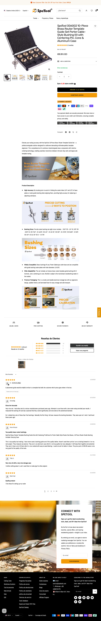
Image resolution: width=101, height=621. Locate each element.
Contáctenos (42, 584)
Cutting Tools (8, 581)
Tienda (35, 18)
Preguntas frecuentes (25, 581)
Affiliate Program (44, 597)
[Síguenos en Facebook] (75, 597)
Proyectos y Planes (47, 18)
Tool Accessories (9, 587)
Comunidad (42, 594)
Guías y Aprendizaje (62, 18)
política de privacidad (25, 594)
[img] (10, 380)
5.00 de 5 (24, 347)
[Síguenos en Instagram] (84, 597)
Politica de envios (24, 584)
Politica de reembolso (25, 591)
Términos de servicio (25, 597)
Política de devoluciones (26, 587)
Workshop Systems (9, 584)
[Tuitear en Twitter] (73, 132)
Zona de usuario (44, 591)
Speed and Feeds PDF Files (27, 604)
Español (25, 11)
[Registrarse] (95, 591)
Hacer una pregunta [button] (82, 350)
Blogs (41, 587)
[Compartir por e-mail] (76, 132)
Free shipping (72, 123)
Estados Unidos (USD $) (13, 11)
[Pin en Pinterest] (70, 132)
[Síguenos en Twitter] (79, 597)
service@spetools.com (59, 583)
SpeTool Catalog (24, 607)
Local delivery (62, 123)
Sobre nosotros (43, 581)
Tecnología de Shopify (40, 615)
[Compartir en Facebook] (66, 132)
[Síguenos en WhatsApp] (79, 601)
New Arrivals (7, 591)
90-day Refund (81, 123)
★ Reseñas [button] (99, 312)
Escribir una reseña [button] (82, 345)
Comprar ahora (77, 95)
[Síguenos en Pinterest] (88, 597)
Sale (5, 594)
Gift (5, 597)
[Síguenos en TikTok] (75, 601)
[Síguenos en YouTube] (92, 597)
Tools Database (23, 601)
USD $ (9, 615)
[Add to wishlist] (95, 26)
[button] (62, 45)
